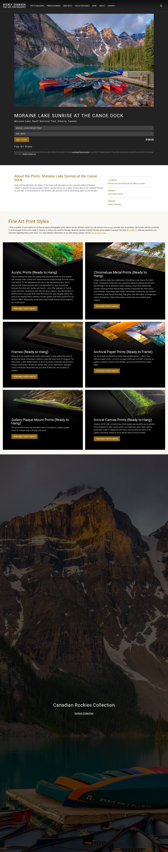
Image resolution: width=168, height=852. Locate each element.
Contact (111, 6)
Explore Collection (84, 713)
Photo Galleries (37, 6)
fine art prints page (98, 233)
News (94, 6)
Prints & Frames (53, 6)
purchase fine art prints (80, 152)
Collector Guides (82, 6)
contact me (133, 230)
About (102, 6)
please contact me (29, 154)
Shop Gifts (67, 6)
